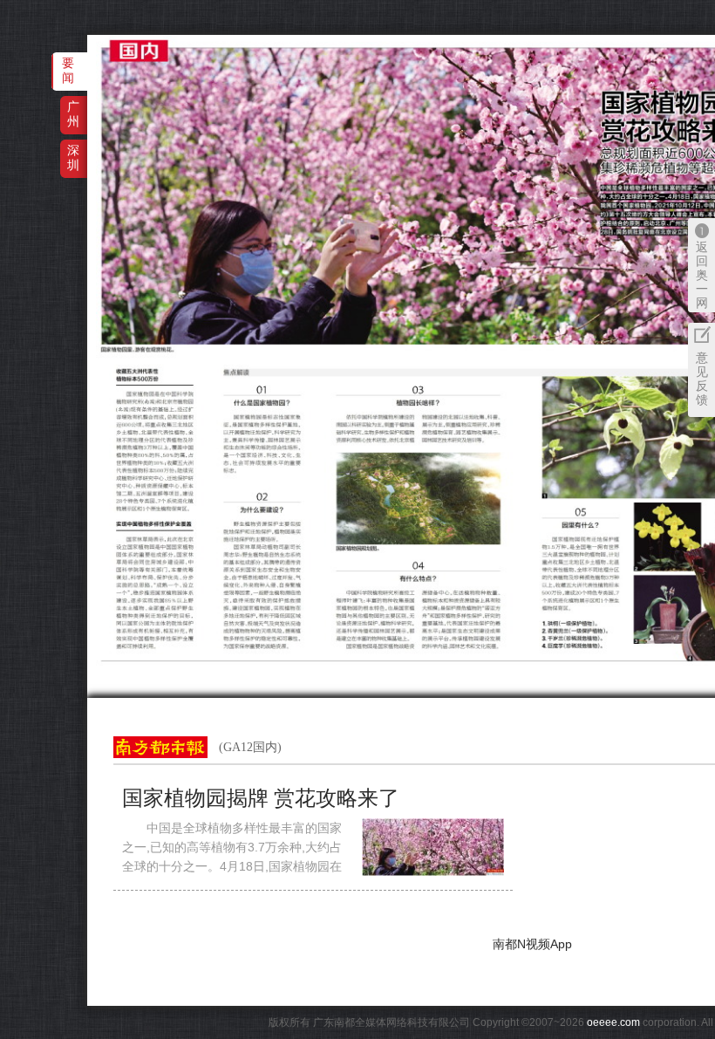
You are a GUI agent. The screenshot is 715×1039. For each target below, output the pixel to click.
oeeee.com (613, 1022)
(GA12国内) (250, 747)
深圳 (73, 157)
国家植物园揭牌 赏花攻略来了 (260, 798)
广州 (73, 113)
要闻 (68, 70)
